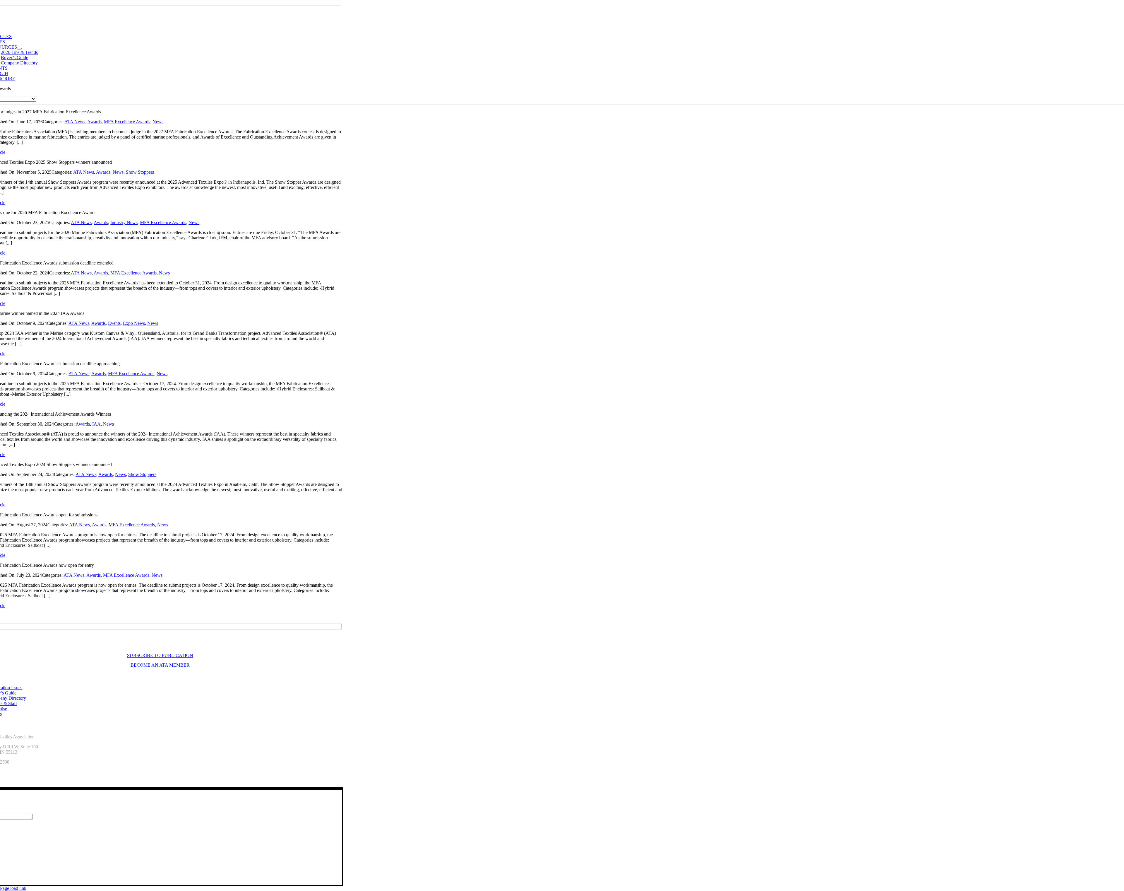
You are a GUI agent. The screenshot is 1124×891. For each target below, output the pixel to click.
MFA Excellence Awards (127, 121)
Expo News (134, 323)
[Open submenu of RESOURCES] (19, 49)
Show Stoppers (140, 172)
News (158, 121)
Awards (94, 121)
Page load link (13, 888)
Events (114, 323)
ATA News (74, 121)
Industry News (124, 222)
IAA (96, 423)
